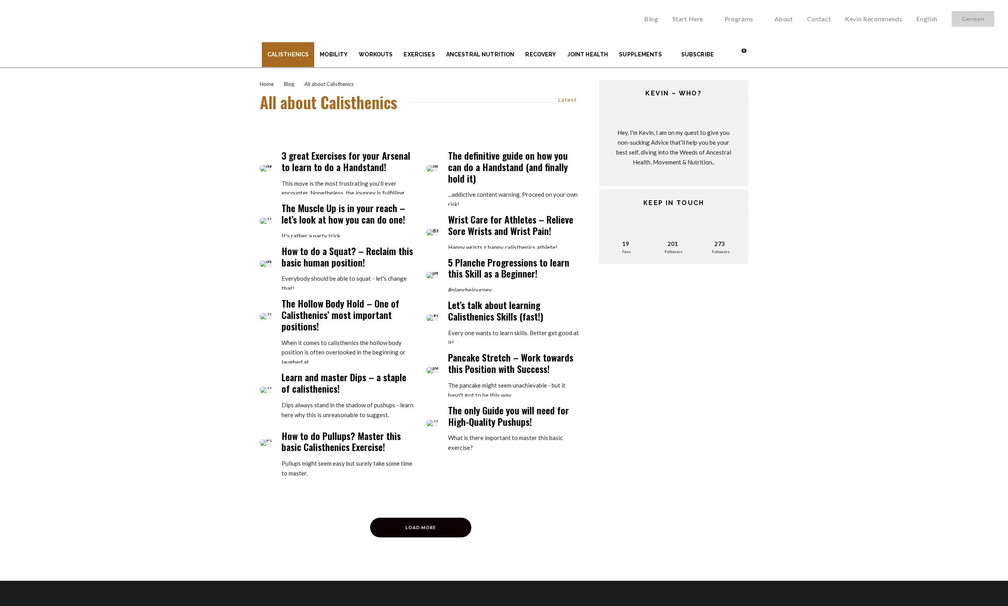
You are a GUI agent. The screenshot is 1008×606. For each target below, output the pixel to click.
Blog (651, 18)
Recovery (540, 54)
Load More (421, 527)
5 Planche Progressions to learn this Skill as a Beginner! (508, 268)
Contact (819, 18)
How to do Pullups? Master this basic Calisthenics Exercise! (341, 441)
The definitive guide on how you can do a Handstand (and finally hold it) (508, 167)
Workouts (376, 54)
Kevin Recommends (873, 18)
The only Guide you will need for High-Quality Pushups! (508, 416)
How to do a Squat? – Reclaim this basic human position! (347, 256)
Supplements (640, 54)
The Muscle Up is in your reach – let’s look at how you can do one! (343, 213)
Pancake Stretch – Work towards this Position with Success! (510, 363)
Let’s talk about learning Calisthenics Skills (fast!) (495, 310)
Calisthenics (288, 54)
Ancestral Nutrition (480, 54)
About (784, 18)
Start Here (688, 18)
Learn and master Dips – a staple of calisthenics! (344, 382)
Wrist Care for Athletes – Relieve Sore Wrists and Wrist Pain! (510, 225)
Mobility (334, 54)
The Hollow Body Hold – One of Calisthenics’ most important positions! (340, 315)
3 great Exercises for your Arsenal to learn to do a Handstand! (346, 161)
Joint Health (587, 54)
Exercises (419, 54)
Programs (738, 18)
